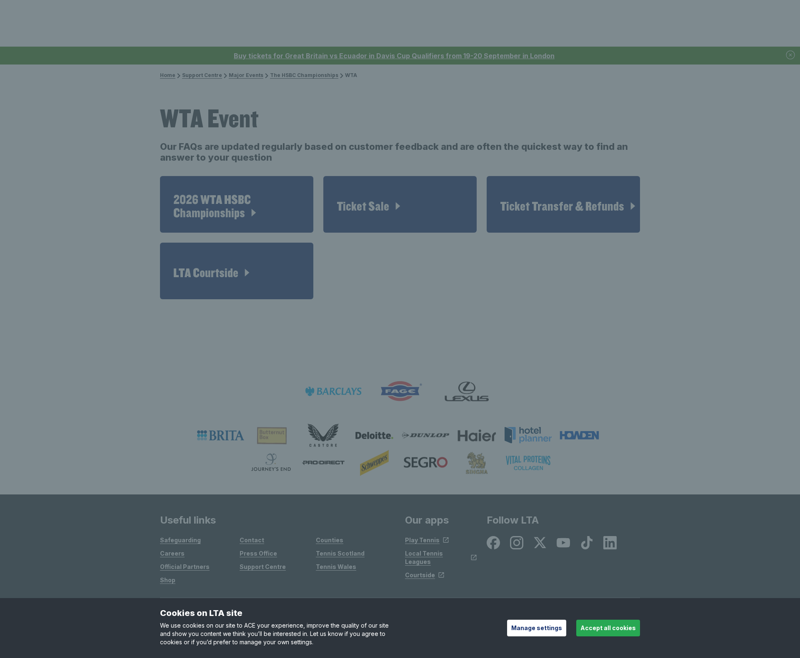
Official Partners (185, 566)
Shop (167, 580)
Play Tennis (422, 540)
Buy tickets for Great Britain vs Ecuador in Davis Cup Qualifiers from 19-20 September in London (394, 56)
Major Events (246, 75)
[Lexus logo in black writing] (466, 391)
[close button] (791, 55)
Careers (172, 553)
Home (167, 75)
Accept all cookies (608, 627)
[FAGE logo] (400, 391)
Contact (252, 540)
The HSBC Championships (304, 75)
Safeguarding (180, 540)
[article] (236, 204)
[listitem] (220, 435)
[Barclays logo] (333, 391)
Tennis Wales (336, 566)
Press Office (258, 553)
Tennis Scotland (340, 553)
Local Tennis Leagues (424, 557)
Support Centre (202, 75)
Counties (329, 540)
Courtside (420, 575)
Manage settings (536, 627)
